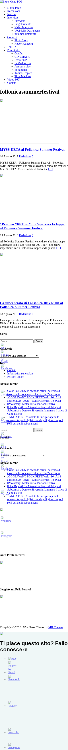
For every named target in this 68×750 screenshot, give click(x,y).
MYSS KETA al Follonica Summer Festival (32, 149)
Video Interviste (24, 27)
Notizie (11, 14)
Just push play (23, 66)
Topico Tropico (23, 73)
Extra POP (21, 59)
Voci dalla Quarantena (27, 30)
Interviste (12, 17)
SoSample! (21, 69)
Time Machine (23, 76)
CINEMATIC (22, 56)
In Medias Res (23, 63)
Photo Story (21, 40)
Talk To (11, 46)
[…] (50, 169)
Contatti (11, 82)
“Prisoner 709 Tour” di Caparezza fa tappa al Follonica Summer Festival (32, 226)
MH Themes (55, 627)
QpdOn (19, 53)
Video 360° (13, 79)
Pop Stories (13, 50)
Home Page (14, 7)
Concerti (12, 37)
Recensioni (13, 11)
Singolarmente (23, 24)
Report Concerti (24, 43)
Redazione (25, 156)
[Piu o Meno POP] (11, 1)
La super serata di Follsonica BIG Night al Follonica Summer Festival (31, 305)
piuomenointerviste (25, 33)
